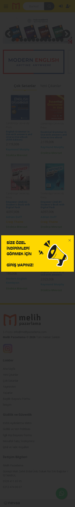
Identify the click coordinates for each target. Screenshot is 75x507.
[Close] (69, 239)
